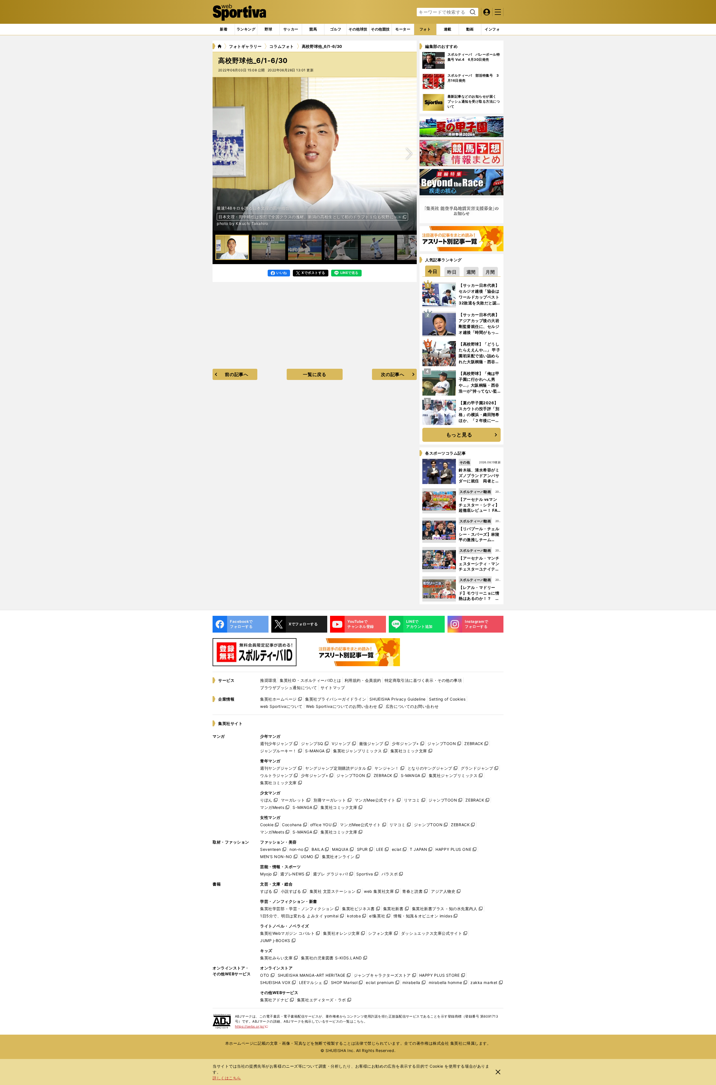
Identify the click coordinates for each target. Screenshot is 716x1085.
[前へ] (409, 154)
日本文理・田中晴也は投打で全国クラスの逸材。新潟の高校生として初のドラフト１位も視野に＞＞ (310, 216)
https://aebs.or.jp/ (251, 1026)
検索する (472, 12)
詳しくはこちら (227, 1077)
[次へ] (220, 154)
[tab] (268, 29)
